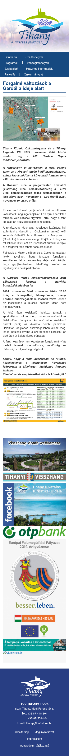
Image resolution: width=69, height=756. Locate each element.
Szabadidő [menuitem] (11, 68)
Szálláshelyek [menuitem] (34, 56)
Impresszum (34, 739)
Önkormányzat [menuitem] (33, 74)
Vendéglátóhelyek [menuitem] (38, 62)
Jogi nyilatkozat (44, 732)
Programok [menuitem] (11, 62)
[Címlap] (34, 28)
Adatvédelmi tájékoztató (34, 745)
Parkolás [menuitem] (10, 74)
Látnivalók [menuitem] (10, 56)
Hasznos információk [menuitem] (39, 68)
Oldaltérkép (22, 732)
